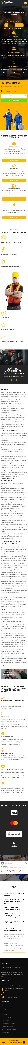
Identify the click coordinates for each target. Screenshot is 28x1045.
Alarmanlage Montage (8, 329)
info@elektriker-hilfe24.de (11, 997)
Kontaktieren (9, 1042)
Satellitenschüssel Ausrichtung (9, 1023)
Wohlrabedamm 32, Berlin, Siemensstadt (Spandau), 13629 (14, 989)
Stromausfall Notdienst (9, 254)
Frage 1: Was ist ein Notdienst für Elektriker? (13, 894)
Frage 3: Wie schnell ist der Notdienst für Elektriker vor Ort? (12, 908)
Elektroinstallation (6, 1032)
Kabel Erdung (5, 318)
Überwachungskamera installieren (10, 1006)
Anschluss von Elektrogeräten (11, 242)
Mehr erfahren (14, 160)
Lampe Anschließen (6, 1020)
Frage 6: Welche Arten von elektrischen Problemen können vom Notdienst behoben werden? (12, 928)
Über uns (19, 25)
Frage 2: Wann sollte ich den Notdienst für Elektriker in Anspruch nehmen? (13, 901)
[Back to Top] (24, 1042)
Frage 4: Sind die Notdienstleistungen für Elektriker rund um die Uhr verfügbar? (13, 915)
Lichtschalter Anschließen (10, 266)
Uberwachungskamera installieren (12, 341)
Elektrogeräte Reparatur (8, 1009)
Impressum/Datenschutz (17, 1042)
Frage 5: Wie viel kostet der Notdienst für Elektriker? (11, 922)
